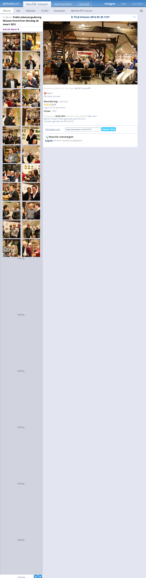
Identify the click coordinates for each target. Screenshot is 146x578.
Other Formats (53, 96)
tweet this (108, 129)
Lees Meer (137, 3)
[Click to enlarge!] (90, 52)
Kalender (31, 10)
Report (50, 93)
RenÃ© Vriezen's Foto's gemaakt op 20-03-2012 (64, 118)
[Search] (141, 11)
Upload (83, 4)
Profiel (44, 10)
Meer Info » (92, 116)
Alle (18, 10)
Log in (46, 107)
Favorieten (59, 10)
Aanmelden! (63, 4)
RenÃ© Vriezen (37, 4)
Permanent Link (52, 129)
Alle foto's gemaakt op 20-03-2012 (59, 121)
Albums (7, 10)
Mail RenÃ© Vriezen (81, 10)
